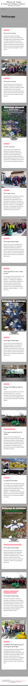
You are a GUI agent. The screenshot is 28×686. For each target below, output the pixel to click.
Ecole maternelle (14, 591)
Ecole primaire (7, 592)
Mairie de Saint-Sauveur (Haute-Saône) (14, 2)
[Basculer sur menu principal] (1, 3)
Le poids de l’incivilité (11, 481)
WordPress (18, 682)
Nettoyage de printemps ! (11, 548)
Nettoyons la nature (10, 33)
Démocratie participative (15, 544)
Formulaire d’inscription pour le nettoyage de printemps (14, 645)
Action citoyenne (9, 147)
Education (12, 429)
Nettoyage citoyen (9, 193)
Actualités (6, 30)
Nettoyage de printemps (11, 241)
